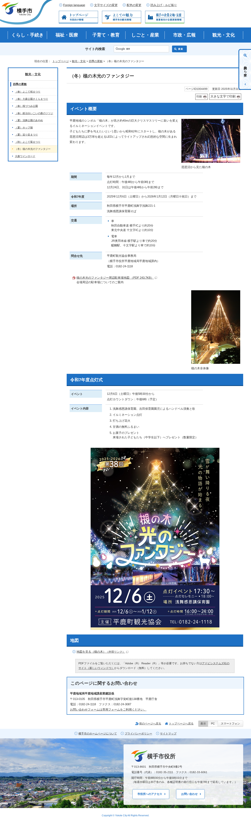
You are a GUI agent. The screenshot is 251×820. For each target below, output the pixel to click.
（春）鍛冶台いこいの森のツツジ (34, 113)
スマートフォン (230, 723)
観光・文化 (223, 34)
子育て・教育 (106, 34)
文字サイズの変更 (106, 5)
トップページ (60, 61)
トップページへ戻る (181, 723)
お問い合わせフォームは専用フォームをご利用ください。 (108, 709)
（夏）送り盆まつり (26, 134)
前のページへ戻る (150, 723)
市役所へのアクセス (149, 793)
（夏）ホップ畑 (24, 127)
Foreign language (74, 5)
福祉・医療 (66, 34)
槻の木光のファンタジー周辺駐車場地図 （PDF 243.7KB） (115, 277)
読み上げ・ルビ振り (163, 5)
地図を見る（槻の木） (100, 651)
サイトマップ (168, 733)
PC (213, 723)
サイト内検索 (95, 49)
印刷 (199, 96)
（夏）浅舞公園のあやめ (29, 120)
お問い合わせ (189, 793)
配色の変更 (134, 5)
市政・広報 (184, 34)
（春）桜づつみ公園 (26, 106)
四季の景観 (96, 61)
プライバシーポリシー (138, 733)
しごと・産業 (145, 34)
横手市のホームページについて (97, 733)
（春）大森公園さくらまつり (31, 98)
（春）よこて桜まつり (27, 91)
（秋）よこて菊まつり (27, 141)
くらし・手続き (27, 34)
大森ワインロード (25, 156)
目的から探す (245, 69)
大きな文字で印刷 (223, 96)
